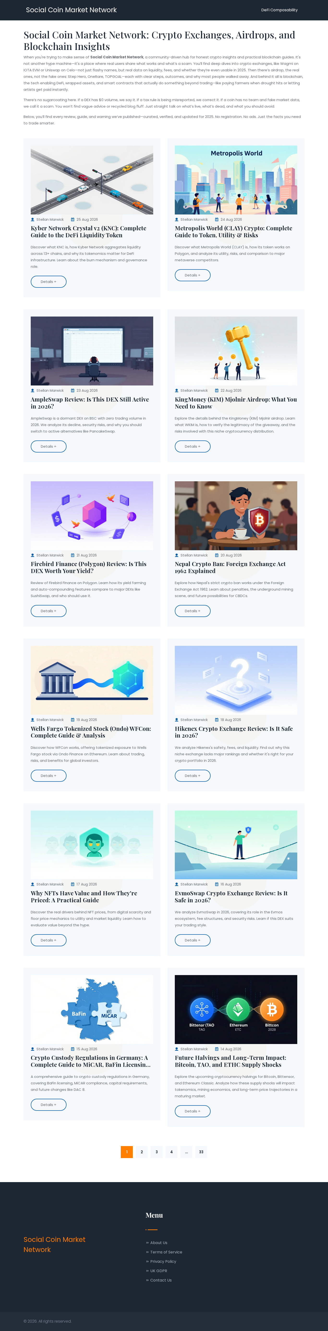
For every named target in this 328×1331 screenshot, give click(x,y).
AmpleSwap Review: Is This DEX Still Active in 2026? (90, 403)
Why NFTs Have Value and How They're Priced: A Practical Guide (84, 897)
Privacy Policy (162, 1261)
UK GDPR (158, 1271)
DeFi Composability (279, 10)
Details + (48, 281)
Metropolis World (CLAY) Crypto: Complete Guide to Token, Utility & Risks (233, 231)
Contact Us (160, 1280)
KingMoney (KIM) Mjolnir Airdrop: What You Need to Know (236, 403)
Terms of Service (165, 1252)
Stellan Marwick (50, 219)
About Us (158, 1243)
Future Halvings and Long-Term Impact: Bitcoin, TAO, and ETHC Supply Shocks (230, 1061)
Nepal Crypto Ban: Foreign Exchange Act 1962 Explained (230, 567)
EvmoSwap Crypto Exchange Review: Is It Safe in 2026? (231, 897)
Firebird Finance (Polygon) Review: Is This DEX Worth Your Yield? (88, 567)
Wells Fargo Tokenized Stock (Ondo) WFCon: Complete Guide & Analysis (91, 732)
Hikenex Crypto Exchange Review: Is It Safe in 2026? (234, 732)
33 (201, 1151)
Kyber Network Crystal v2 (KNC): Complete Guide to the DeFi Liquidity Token (88, 231)
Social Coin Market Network (71, 10)
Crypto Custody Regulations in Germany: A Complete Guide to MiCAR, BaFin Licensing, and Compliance (91, 1061)
